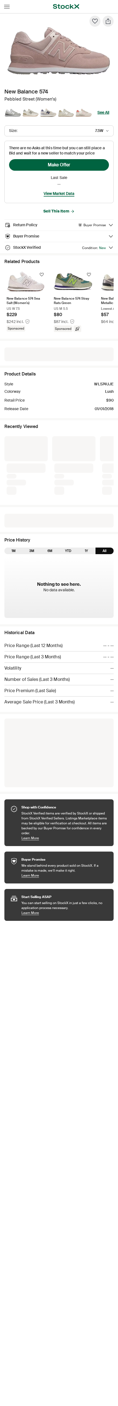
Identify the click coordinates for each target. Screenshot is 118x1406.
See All (103, 112)
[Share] (108, 21)
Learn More (64, 751)
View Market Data (59, 193)
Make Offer (59, 165)
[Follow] (41, 274)
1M (14, 464)
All (104, 464)
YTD (68, 464)
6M (49, 464)
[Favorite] (94, 21)
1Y (86, 464)
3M (31, 464)
